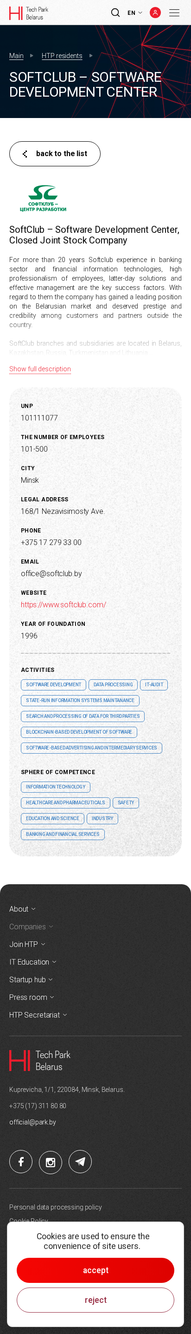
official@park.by (32, 1122)
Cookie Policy (28, 1221)
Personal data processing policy (55, 1207)
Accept (95, 1270)
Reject (96, 1300)
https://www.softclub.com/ (63, 604)
